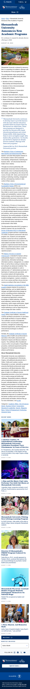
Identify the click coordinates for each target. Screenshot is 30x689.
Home (3, 18)
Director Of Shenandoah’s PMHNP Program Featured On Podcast (13, 553)
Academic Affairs (13, 404)
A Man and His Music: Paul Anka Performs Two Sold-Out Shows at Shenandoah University (15, 483)
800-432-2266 (23, 684)
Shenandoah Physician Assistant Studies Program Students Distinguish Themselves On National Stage (15, 591)
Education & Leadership (8, 408)
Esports (18, 408)
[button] (7, 2)
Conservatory (20, 406)
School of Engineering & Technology (15, 410)
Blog (7, 18)
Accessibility (12, 676)
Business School (11, 406)
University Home (6, 412)
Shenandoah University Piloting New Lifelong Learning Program (14, 518)
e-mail (14, 684)
